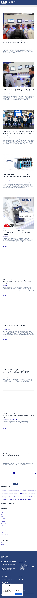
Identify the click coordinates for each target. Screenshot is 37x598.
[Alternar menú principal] (35, 2)
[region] (12, 590)
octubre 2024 (3, 532)
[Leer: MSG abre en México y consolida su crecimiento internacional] (18, 312)
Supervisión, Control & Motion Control (27, 566)
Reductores (22, 568)
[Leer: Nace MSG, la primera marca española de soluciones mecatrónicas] (18, 443)
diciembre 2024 (4, 528)
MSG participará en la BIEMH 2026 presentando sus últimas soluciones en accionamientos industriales (18, 232)
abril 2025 (3, 521)
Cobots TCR (22, 569)
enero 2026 (3, 518)
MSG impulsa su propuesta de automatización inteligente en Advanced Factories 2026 (18, 488)
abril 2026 (3, 512)
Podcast (2, 544)
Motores (22, 567)
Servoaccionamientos (24, 565)
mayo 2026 (3, 511)
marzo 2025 (3, 523)
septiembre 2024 (4, 534)
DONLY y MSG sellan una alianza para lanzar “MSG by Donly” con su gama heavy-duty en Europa (17, 281)
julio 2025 (3, 519)
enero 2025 (3, 527)
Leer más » (5, 54)
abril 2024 (3, 536)
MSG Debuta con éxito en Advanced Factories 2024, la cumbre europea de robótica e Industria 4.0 (18, 415)
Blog (4, 44)
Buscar (2, 481)
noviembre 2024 (4, 530)
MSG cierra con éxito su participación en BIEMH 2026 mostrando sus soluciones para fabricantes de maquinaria (18, 133)
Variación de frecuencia (24, 564)
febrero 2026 (3, 516)
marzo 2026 (3, 514)
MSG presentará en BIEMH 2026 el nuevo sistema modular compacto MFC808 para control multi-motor (16, 176)
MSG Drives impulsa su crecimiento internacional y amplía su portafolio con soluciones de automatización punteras (16, 371)
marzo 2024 (3, 537)
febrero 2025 (3, 525)
